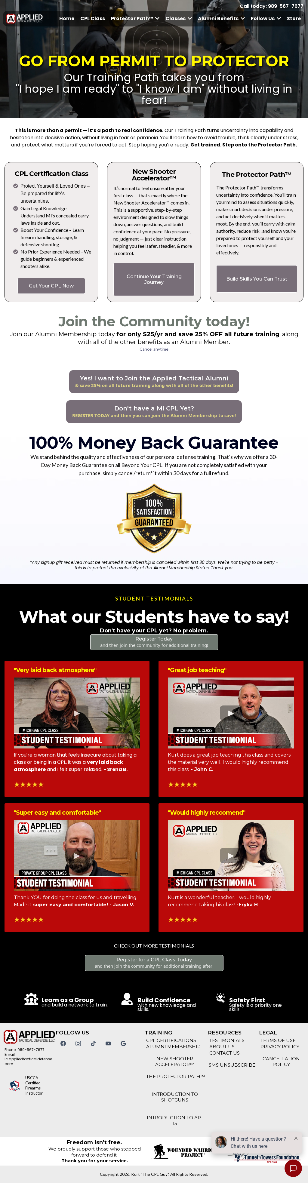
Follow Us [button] (263, 18)
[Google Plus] (123, 1043)
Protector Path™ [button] (132, 18)
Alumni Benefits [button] (218, 18)
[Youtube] (108, 1043)
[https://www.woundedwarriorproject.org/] (184, 1151)
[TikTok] (93, 1043)
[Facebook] (63, 1043)
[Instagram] (78, 1043)
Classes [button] (175, 18)
